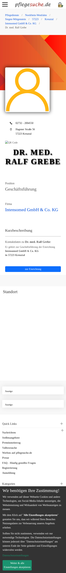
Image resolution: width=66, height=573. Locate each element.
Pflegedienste (12, 15)
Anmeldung (8, 473)
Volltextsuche (9, 448)
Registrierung (9, 468)
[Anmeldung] (60, 4)
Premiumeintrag (11, 442)
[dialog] (33, 529)
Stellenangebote (11, 437)
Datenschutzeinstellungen (16, 555)
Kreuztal (49, 19)
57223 (35, 19)
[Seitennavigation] (5, 5)
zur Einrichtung (33, 269)
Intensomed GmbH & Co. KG (20, 23)
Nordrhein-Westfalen (36, 15)
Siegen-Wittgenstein (15, 19)
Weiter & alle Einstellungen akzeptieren (17, 565)
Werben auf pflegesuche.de (17, 452)
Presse (5, 457)
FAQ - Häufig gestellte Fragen (19, 463)
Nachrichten (9, 432)
